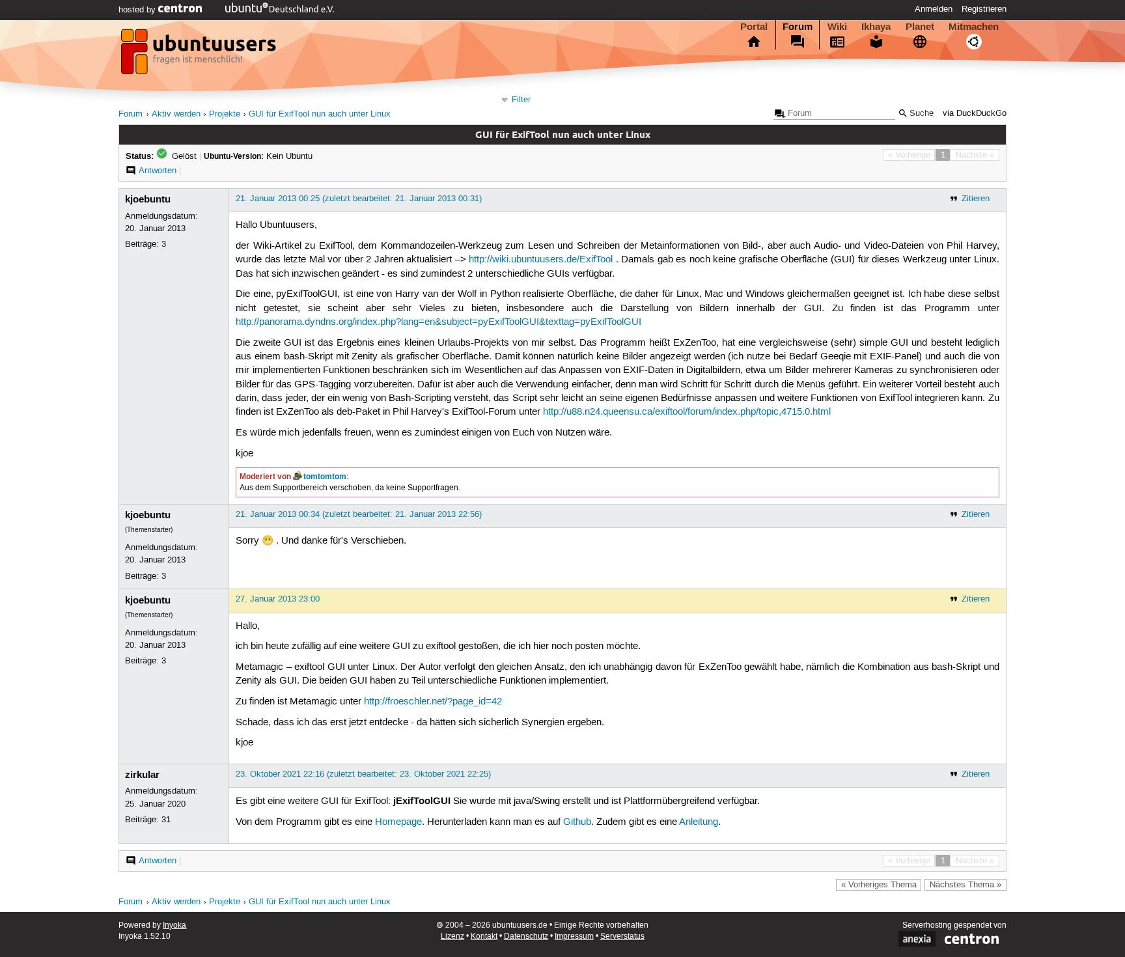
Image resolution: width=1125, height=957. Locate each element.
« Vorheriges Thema (879, 885)
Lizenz (452, 936)
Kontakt (484, 936)
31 (166, 819)
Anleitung (698, 822)
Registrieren (984, 9)
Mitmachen (974, 26)
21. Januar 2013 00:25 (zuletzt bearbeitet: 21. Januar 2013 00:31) (359, 198)
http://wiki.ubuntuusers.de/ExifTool (541, 260)
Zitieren (976, 198)
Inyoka (174, 925)
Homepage (398, 822)
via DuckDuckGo (975, 113)
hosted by (138, 10)
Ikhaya (876, 26)
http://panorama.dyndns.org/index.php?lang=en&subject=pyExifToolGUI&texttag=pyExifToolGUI (438, 322)
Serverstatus (622, 936)
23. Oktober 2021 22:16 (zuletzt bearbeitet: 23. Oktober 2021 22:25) (363, 774)
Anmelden (933, 9)
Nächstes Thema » (965, 885)
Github (577, 822)
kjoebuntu (148, 199)
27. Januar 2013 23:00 (278, 599)
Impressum (574, 936)
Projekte (224, 114)
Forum (797, 26)
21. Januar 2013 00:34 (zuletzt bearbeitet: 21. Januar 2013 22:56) (359, 514)
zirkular (142, 774)
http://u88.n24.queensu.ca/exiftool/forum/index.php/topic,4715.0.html (687, 412)
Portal (754, 26)
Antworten (157, 170)
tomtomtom (324, 476)
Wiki (837, 26)
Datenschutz (526, 936)
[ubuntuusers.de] (199, 55)
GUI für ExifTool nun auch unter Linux (320, 114)
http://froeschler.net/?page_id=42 (433, 702)
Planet (920, 26)
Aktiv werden (176, 114)
